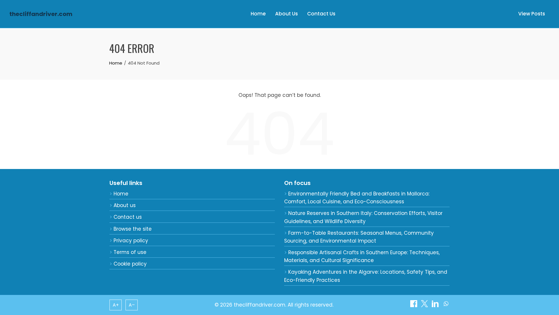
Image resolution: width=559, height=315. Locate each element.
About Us (286, 13)
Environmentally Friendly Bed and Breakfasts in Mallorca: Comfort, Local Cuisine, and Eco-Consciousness (356, 197)
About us (125, 205)
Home (258, 13)
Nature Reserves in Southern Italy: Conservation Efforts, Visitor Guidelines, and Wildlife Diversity (363, 217)
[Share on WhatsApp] (446, 305)
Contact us (128, 216)
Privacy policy (131, 240)
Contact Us (321, 13)
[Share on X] (425, 305)
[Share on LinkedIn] (436, 305)
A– (132, 305)
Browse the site (133, 228)
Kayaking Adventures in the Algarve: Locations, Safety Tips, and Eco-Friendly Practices (365, 275)
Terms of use (130, 252)
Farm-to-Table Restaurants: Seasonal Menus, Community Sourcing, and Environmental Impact (359, 236)
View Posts (531, 13)
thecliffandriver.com (40, 14)
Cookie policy (130, 263)
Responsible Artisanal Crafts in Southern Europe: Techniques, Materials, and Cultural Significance (362, 256)
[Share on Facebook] (414, 305)
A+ (116, 305)
